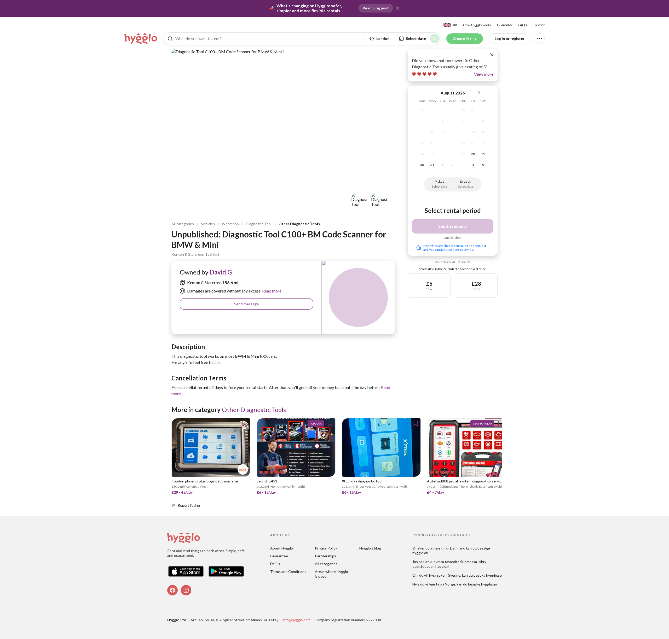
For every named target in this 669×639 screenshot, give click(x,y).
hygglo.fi (442, 566)
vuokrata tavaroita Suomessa (453, 561)
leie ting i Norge (442, 584)
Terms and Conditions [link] (288, 571)
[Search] (435, 38)
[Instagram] (186, 590)
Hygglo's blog (370, 548)
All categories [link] (326, 564)
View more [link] (483, 73)
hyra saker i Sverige (444, 575)
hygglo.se (494, 575)
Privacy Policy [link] (326, 548)
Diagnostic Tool (259, 224)
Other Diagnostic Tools (299, 224)
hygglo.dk (420, 553)
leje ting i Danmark (449, 548)
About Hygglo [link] (281, 548)
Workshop (230, 224)
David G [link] (221, 272)
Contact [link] (539, 25)
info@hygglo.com (296, 620)
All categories (182, 224)
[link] (141, 38)
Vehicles (208, 224)
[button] (397, 8)
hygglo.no (489, 584)
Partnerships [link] (325, 556)
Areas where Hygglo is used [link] (332, 573)
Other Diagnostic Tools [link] (254, 409)
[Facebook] (172, 590)
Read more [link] (271, 290)
